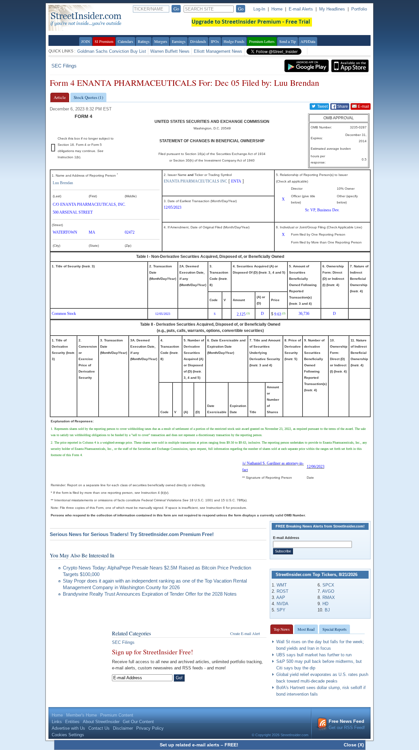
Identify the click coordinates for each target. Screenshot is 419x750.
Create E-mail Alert (245, 633)
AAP (280, 597)
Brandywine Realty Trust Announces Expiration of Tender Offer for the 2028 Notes (150, 594)
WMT (282, 585)
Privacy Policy (150, 728)
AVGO (328, 591)
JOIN (85, 41)
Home (276, 9)
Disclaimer (123, 728)
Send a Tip (287, 41)
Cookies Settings (68, 734)
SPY (281, 609)
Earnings (179, 41)
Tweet (322, 106)
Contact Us (99, 728)
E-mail (363, 106)
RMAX (328, 597)
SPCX (328, 585)
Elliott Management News (218, 51)
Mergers (160, 41)
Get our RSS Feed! (347, 724)
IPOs (215, 41)
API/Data (308, 41)
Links (57, 721)
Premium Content (116, 715)
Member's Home (81, 715)
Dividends (198, 41)
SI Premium (104, 41)
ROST (282, 591)
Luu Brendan (63, 183)
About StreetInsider (101, 721)
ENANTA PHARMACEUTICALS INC (195, 181)
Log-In (259, 9)
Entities (72, 721)
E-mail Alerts (301, 9)
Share (342, 106)
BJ (327, 609)
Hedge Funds (234, 41)
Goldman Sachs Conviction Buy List (111, 51)
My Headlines (332, 9)
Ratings (144, 41)
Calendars (125, 41)
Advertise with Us (68, 728)
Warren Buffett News (170, 51)
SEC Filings (64, 65)
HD (325, 603)
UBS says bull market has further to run (314, 654)
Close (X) (354, 744)
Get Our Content (138, 721)
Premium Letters (262, 41)
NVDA (282, 603)
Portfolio (359, 9)
